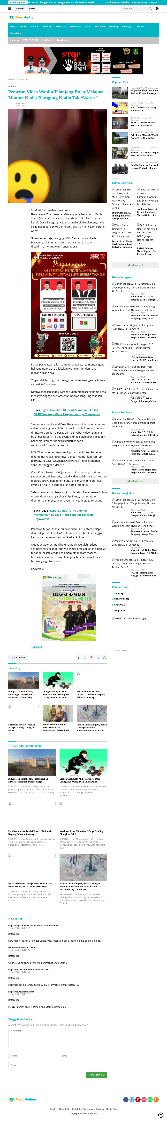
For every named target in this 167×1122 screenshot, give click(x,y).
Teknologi (113, 26)
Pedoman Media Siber (107, 1109)
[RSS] (156, 1100)
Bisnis (88, 26)
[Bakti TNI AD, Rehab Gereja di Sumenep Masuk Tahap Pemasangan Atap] (135, 391)
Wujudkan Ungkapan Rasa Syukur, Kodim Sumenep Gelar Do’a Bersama (144, 92)
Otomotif (140, 26)
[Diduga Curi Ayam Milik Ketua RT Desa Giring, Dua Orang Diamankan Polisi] (58, 680)
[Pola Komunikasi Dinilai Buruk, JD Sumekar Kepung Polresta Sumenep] (92, 680)
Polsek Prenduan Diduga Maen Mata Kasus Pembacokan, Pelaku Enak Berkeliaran (56, 727)
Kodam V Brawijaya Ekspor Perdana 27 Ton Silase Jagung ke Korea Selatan (145, 154)
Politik (23, 26)
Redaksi (20, 8)
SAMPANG (47, 40)
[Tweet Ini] (85, 657)
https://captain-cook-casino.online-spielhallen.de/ (33, 925)
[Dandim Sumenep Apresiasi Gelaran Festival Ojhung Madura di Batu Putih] (120, 168)
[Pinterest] (138, 1100)
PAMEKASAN (30, 40)
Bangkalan (62, 40)
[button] (150, 8)
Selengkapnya (134, 265)
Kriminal (47, 26)
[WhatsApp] (150, 1100)
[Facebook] (126, 1100)
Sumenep (14, 40)
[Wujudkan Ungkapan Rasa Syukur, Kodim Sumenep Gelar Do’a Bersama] (120, 93)
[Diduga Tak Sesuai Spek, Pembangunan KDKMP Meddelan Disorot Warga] (23, 680)
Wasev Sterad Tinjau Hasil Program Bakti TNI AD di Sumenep (122, 244)
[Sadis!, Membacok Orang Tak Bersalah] (120, 108)
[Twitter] (132, 1100)
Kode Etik (64, 1109)
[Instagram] (144, 1100)
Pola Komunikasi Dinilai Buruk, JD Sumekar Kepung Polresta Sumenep (91, 694)
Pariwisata (15, 33)
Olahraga (127, 26)
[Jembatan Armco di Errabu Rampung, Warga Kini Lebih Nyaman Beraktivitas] (148, 197)
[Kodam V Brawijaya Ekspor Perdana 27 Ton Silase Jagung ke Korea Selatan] (120, 153)
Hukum (34, 26)
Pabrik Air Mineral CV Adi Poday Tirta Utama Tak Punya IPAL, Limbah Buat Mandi (144, 137)
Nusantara (100, 26)
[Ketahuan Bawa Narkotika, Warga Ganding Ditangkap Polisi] (23, 713)
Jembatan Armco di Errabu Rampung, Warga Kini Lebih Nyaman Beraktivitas (118, 2)
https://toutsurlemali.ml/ (21, 991)
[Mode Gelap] (157, 8)
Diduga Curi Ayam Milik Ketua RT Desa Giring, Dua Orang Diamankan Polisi (56, 694)
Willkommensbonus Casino (22, 947)
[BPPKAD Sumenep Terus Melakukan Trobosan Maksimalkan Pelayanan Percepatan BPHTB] (120, 123)
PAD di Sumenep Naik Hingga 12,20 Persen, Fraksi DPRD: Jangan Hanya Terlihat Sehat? (146, 251)
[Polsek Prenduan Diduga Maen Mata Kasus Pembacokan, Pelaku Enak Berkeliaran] (58, 713)
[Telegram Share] (98, 657)
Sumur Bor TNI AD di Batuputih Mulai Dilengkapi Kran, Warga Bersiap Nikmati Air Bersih (121, 216)
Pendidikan (75, 26)
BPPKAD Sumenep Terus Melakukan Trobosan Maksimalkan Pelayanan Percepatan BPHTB (143, 124)
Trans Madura (21, 103)
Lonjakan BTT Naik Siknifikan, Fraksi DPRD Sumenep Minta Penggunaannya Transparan (145, 381)
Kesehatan (60, 26)
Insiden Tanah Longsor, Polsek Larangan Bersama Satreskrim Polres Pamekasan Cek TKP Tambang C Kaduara (92, 728)
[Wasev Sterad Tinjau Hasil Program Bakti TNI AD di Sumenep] (122, 230)
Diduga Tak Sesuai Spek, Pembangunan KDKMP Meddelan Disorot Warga (20, 694)
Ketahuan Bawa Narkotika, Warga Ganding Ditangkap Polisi (22, 728)
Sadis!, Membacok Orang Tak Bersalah (143, 109)
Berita (13, 26)
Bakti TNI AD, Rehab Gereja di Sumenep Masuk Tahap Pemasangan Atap (144, 400)
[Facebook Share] (78, 657)
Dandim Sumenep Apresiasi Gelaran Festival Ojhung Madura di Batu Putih (144, 167)
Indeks (32, 8)
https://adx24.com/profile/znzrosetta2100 (29, 969)
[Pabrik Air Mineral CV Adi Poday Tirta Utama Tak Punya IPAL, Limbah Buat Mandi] (120, 138)
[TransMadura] (22, 17)
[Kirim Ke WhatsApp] (104, 657)
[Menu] (10, 8)
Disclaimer (88, 1109)
